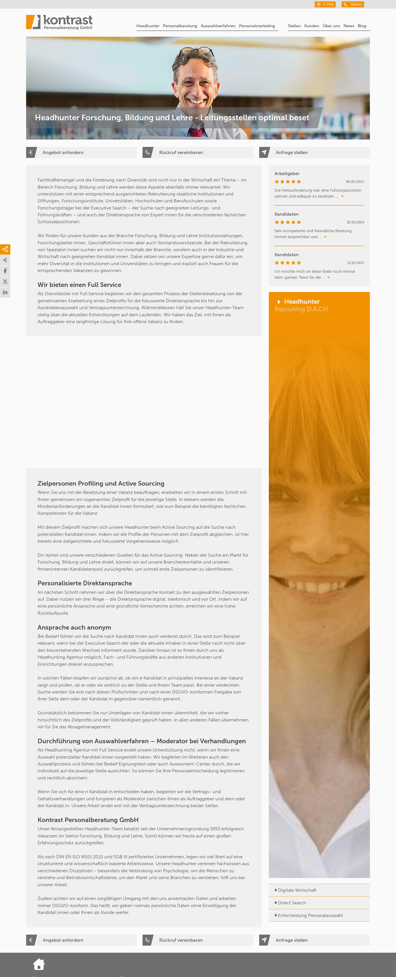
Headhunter (148, 25)
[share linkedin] (5, 292)
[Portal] (59, 23)
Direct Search (292, 902)
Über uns (331, 25)
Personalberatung (180, 25)
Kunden (311, 25)
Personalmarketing (257, 25)
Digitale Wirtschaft (297, 890)
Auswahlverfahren (218, 25)
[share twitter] (5, 282)
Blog (362, 25)
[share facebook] (5, 271)
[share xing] (5, 260)
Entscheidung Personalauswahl (310, 915)
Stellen (294, 25)
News (349, 25)
